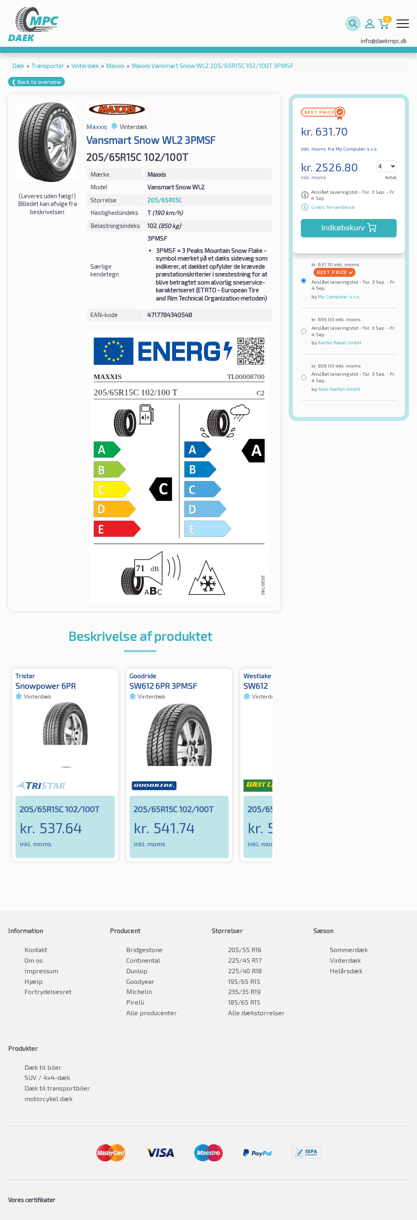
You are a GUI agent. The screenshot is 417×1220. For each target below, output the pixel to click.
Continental (143, 960)
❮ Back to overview (36, 81)
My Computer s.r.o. (338, 296)
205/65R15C (164, 200)
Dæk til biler (42, 1067)
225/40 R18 (245, 971)
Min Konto (369, 23)
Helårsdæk (346, 971)
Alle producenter (151, 1012)
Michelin (139, 991)
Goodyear (140, 981)
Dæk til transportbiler (57, 1088)
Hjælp (33, 981)
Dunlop (136, 971)
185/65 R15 (244, 1002)
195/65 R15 (244, 981)
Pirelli (135, 1002)
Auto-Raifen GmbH (338, 389)
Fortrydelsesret (48, 991)
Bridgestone (144, 949)
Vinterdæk (345, 960)
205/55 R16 (244, 949)
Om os (33, 960)
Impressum (41, 971)
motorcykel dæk (48, 1098)
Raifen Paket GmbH (339, 342)
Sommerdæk (349, 949)
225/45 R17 (244, 960)
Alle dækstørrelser (256, 1012)
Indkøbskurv (343, 227)
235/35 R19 (244, 991)
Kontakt (35, 949)
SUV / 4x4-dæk (47, 1077)
